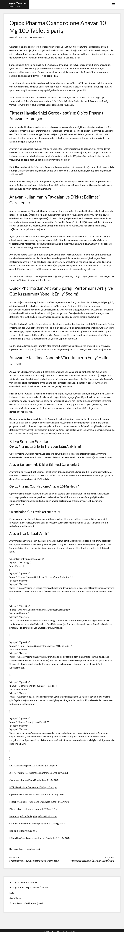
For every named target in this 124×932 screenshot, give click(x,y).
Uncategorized (33, 848)
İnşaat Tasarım (17, 3)
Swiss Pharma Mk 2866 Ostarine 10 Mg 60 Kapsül (34, 860)
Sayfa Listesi (15, 898)
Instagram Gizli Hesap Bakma (23, 882)
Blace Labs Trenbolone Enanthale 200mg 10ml (33, 809)
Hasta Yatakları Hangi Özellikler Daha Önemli (92, 860)
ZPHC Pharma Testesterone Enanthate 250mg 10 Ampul (38, 772)
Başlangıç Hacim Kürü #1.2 (23, 830)
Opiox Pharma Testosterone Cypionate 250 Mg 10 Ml (37, 794)
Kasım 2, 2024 (23, 37)
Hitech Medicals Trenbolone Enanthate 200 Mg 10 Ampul (39, 801)
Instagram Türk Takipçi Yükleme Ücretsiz (29, 887)
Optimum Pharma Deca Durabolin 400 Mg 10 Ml (34, 780)
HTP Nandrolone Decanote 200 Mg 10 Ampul (33, 787)
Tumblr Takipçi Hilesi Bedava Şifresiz (27, 903)
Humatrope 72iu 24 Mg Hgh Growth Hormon (33, 816)
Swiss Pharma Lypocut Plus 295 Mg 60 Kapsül (33, 765)
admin (11, 37)
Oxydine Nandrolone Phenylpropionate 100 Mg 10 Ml (37, 823)
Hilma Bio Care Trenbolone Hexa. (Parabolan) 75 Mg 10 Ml (40, 838)
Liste (12, 893)
